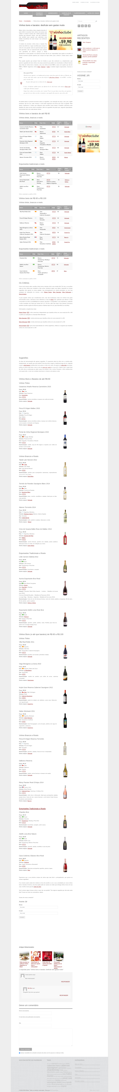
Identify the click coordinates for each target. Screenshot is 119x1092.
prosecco (53, 1080)
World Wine (67, 131)
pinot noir (45, 367)
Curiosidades (79, 13)
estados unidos (59, 1072)
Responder (65, 981)
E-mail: (21, 910)
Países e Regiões (79, 1070)
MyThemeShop (54, 1090)
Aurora (26, 585)
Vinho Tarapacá (87, 42)
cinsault (65, 1070)
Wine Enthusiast (66, 292)
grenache (59, 1074)
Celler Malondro (28, 718)
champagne (69, 1068)
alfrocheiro (49, 1063)
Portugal (49, 1080)
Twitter (89, 26)
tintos (38, 66)
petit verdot (64, 1076)
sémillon (49, 1084)
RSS (86, 26)
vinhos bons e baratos (54, 77)
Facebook (79, 26)
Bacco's (66, 237)
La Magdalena (27, 670)
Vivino (52, 299)
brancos (43, 66)
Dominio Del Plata (28, 535)
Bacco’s (29, 801)
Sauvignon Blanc (26, 492)
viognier (64, 1086)
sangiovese (63, 1080)
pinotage (69, 1076)
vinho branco (27, 365)
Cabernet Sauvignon (27, 696)
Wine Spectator (57, 292)
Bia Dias (30, 988)
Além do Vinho (93, 13)
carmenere (62, 1068)
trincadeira (59, 1086)
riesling (57, 1080)
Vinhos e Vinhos (32, 603)
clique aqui (49, 82)
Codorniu (26, 862)
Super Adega (67, 152)
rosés (48, 66)
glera (55, 1074)
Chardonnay (25, 820)
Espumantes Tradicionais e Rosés (32, 809)
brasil (67, 1063)
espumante (51, 1072)
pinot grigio (49, 1078)
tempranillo (59, 1084)
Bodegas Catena (28, 514)
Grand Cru (67, 232)
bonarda (60, 1063)
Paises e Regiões (39, 14)
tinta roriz (64, 1084)
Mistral (66, 157)
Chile (25, 464)
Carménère (25, 395)
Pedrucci (26, 616)
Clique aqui (67, 86)
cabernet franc (53, 1065)
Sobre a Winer (75, 2)
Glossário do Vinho (95, 2)
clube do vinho (37, 886)
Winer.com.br (33, 5)
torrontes (69, 1084)
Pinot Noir (24, 587)
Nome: (21, 904)
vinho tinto (63, 365)
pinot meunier (59, 1078)
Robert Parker (48, 292)
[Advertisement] (45, 342)
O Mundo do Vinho (84, 2)
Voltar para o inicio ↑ (95, 1090)
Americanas (67, 227)
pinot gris (54, 1078)
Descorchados (22, 294)
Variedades (52, 13)
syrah (68, 1082)
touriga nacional (51, 1086)
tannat (53, 1084)
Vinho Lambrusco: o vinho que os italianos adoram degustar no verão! (91, 50)
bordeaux (64, 1063)
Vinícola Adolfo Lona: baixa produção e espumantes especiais (89, 62)
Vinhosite (66, 127)
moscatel (55, 1076)
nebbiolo (59, 1076)
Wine (65, 271)
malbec (69, 1074)
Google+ (82, 26)
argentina (54, 1063)
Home (20, 21)
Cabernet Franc (26, 791)
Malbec (24, 537)
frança (65, 1072)
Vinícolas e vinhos (66, 14)
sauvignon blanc (54, 1082)
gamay (70, 1072)
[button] (33, 123)
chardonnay (53, 1070)
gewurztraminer (50, 1074)
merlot (49, 367)
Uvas (26, 13)
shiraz (64, 1082)
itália (63, 1074)
